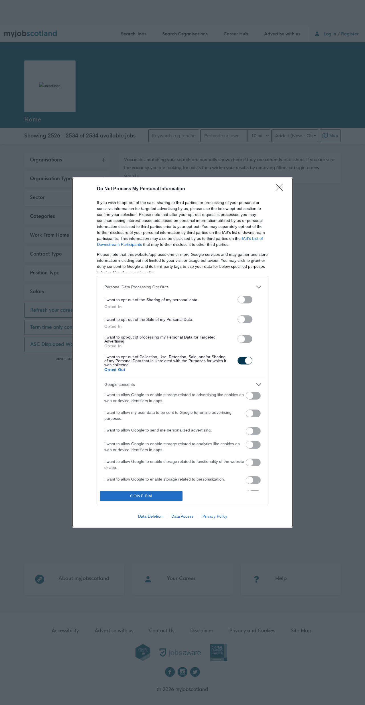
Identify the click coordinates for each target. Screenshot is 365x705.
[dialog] (182, 352)
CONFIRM (141, 496)
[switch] (245, 299)
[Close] (281, 189)
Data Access (182, 516)
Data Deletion (150, 516)
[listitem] (182, 287)
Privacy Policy (214, 516)
